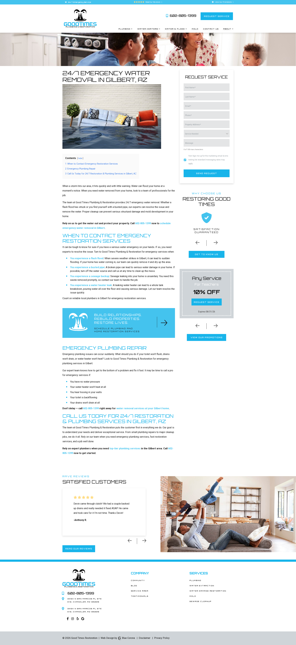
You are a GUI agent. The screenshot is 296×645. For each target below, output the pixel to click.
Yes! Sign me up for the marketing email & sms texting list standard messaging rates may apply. (208, 160)
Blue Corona (128, 638)
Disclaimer (144, 638)
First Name (190, 88)
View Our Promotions (223, 2)
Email (188, 106)
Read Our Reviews (153, 2)
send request (206, 173)
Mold (192, 596)
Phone (188, 115)
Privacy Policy (162, 638)
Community (138, 580)
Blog (134, 586)
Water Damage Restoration (207, 591)
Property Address (193, 125)
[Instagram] (72, 619)
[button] (195, 243)
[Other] (77, 619)
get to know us (206, 254)
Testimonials (139, 596)
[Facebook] (67, 619)
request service (217, 16)
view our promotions (207, 337)
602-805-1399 (182, 16)
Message (189, 143)
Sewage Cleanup (200, 601)
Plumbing (195, 580)
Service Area (139, 591)
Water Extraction (201, 586)
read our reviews (78, 549)
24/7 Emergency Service (79, 2)
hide (80, 158)
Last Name (190, 97)
